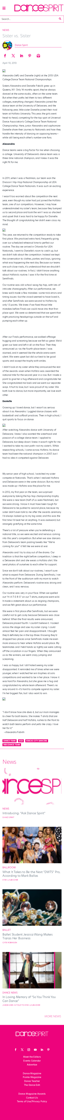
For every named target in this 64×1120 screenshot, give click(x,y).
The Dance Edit (32, 1085)
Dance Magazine (32, 1073)
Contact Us (32, 1097)
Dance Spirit (21, 45)
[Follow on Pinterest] (48, 1049)
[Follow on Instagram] (28, 1049)
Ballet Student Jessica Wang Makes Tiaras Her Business (27, 936)
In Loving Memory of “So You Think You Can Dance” (29, 999)
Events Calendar (32, 1060)
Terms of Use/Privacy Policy (32, 1101)
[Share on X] (13, 54)
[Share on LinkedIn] (21, 54)
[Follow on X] (22, 1049)
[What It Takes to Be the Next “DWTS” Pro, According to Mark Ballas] (32, 862)
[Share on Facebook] (5, 54)
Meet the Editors (32, 1056)
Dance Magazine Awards (32, 1093)
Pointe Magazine (32, 1077)
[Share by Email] (38, 54)
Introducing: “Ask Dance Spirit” (23, 813)
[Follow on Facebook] (15, 1049)
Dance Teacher (32, 1081)
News (5, 30)
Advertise (32, 1064)
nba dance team (11, 744)
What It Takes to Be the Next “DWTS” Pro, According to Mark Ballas (31, 874)
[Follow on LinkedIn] (41, 1049)
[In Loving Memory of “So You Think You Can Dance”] (32, 987)
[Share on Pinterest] (30, 54)
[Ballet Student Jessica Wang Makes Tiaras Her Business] (32, 925)
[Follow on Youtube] (35, 1049)
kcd (21, 741)
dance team (9, 741)
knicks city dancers (36, 741)
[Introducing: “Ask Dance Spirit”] (32, 803)
